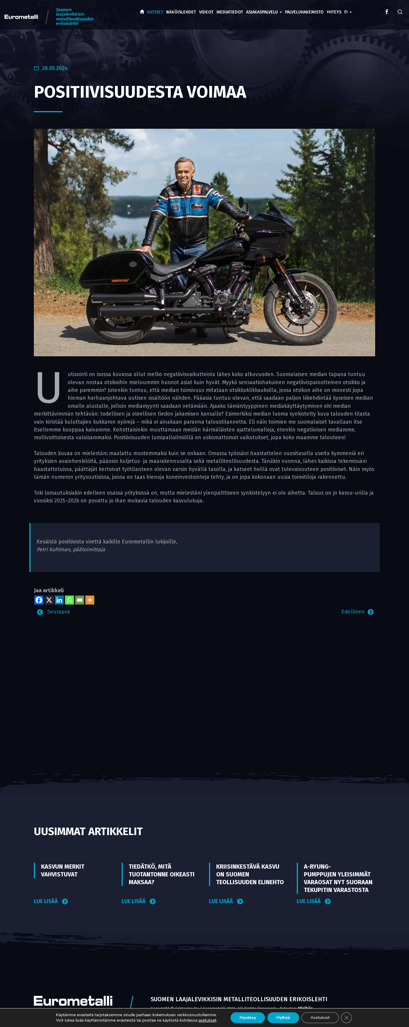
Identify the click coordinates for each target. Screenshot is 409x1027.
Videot (206, 12)
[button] (348, 8)
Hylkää (283, 1017)
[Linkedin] (59, 600)
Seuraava (58, 612)
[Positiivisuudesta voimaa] (204, 242)
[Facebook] (38, 600)
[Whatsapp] (69, 600)
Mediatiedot (229, 12)
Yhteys (334, 12)
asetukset (207, 1020)
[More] (89, 600)
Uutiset (155, 12)
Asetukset (320, 1017)
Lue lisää (46, 901)
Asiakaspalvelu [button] (262, 12)
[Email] (79, 600)
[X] (49, 600)
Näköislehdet (181, 12)
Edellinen (353, 612)
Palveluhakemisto (304, 12)
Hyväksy (248, 1017)
